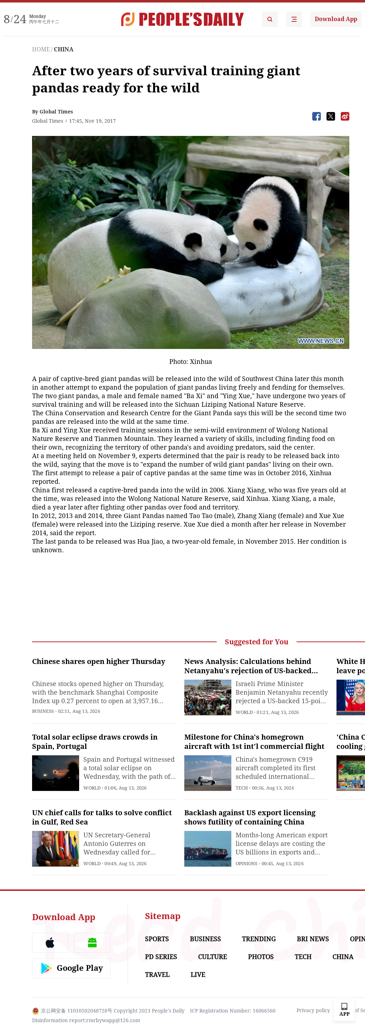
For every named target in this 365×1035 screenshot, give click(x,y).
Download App (336, 19)
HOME (41, 49)
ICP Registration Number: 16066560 (233, 1011)
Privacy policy (313, 1010)
